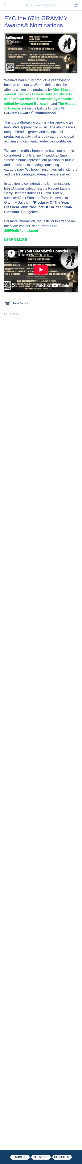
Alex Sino (60, 89)
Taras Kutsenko (16, 94)
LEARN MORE (15, 239)
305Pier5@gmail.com (21, 230)
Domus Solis (42, 94)
